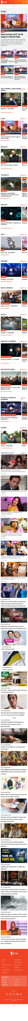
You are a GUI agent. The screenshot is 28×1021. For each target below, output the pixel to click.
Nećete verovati (5, 303)
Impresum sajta (18, 959)
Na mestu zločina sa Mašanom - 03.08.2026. (9, 418)
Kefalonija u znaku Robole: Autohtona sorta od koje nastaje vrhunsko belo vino (10, 195)
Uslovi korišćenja (18, 962)
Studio (3, 967)
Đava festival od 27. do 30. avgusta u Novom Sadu (12, 35)
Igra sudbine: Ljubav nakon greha (9, 106)
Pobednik (3, 276)
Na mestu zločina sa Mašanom (8, 415)
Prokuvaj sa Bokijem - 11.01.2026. (10, 359)
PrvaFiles (17, 984)
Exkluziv (3, 162)
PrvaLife (17, 982)
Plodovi (3, 443)
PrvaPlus (4, 979)
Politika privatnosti (18, 969)
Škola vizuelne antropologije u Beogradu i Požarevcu (7, 61)
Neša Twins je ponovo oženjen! (9, 165)
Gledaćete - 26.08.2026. (7, 108)
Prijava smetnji (18, 964)
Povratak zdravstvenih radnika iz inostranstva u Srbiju (20, 61)
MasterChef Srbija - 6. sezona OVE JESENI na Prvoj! (10, 388)
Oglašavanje (4, 972)
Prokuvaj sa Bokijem (6, 356)
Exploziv (3, 220)
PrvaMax (4, 982)
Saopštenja (17, 967)
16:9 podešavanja (5, 969)
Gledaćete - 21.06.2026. (7, 332)
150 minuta (3, 190)
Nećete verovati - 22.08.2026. (9, 306)
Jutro (2, 31)
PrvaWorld (5, 984)
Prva (3, 962)
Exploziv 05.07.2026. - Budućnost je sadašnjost (11, 223)
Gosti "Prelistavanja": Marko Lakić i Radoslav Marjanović (20, 78)
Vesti (2, 250)
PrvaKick (17, 979)
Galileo (3, 330)
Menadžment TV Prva (6, 964)
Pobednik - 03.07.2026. (7, 279)
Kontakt (3, 959)
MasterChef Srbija (5, 385)
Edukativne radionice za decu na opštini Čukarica (7, 77)
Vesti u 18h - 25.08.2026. (8, 252)
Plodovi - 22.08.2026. (7, 445)
